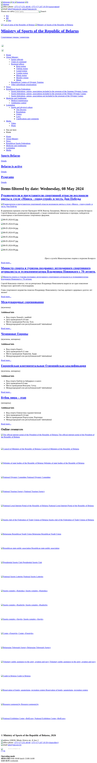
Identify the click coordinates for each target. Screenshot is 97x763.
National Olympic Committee (39, 477)
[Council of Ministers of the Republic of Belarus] (21, 449)
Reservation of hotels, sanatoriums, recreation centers (67, 690)
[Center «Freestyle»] (10, 633)
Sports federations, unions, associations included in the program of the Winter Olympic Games (48, 94)
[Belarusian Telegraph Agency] (14, 647)
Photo (13, 126)
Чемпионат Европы (14, 333)
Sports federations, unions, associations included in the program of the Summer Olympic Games (49, 91)
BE (7, 18)
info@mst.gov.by (15, 9)
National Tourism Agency (34, 491)
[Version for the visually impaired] (8, 20)
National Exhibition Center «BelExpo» (50, 718)
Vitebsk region (22, 69)
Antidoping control (18, 103)
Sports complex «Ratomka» (37, 591)
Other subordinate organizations (24, 84)
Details (4, 161)
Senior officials (17, 59)
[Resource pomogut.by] (11, 704)
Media (8, 121)
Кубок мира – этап (13, 397)
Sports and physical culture (22, 107)
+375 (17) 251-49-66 (22, 7)
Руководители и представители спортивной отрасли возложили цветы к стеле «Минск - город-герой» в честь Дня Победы (44, 197)
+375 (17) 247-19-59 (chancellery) (45, 742)
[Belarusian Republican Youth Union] (16, 534)
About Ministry (12, 57)
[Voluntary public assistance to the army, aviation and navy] (25, 662)
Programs (7, 177)
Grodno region (22, 73)
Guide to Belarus (24, 676)
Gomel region (21, 71)
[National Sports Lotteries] (12, 577)
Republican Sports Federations (18, 89)
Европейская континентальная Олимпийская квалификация (43, 365)
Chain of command (18, 62)
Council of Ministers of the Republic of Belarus (60, 449)
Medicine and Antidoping (16, 98)
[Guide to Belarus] (9, 676)
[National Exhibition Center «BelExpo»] (18, 718)
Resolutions (21, 112)
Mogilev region (22, 78)
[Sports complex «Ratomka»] (13, 591)
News (8, 87)
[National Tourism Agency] (12, 491)
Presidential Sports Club (32, 562)
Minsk (18, 80)
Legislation (10, 105)
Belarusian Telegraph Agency (39, 647)
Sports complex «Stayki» (33, 619)
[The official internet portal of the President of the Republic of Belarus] (30, 435)
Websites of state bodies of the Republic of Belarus (64, 463)
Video (13, 123)
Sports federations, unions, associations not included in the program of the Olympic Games (47, 96)
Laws (18, 116)
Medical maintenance (19, 100)
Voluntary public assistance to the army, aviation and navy (73, 662)
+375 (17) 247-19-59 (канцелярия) (45, 7)
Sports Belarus (10, 155)
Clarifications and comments (27, 119)
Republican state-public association (45, 548)
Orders (19, 114)
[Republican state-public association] (16, 548)
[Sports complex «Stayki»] (12, 619)
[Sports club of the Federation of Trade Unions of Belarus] (25, 520)
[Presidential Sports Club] (12, 562)
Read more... (6, 263)
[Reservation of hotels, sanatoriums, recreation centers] (23, 690)
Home (8, 55)
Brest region (21, 66)
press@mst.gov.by (29, 9)
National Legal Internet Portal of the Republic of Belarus (71, 506)
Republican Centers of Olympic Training (27, 82)
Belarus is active (11, 166)
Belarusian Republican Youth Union (46, 534)
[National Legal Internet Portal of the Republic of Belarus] (25, 506)
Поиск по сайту (8, 11)
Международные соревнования (22, 302)
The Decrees (21, 110)
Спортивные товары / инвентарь (15, 37)
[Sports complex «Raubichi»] (13, 605)
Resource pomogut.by (30, 704)
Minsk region (21, 75)
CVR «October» (14, 751)
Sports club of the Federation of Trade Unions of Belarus (71, 520)
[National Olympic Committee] (14, 477)
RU (7, 16)
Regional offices (17, 64)
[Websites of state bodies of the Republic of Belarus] (22, 463)
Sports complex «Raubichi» (37, 605)
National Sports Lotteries (33, 577)
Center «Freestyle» (26, 633)
